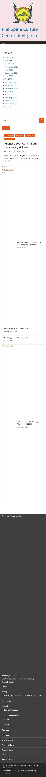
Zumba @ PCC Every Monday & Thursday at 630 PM (28, 423)
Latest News (19, 135)
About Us (5, 706)
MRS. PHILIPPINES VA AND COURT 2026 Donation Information (29, 243)
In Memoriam (7, 740)
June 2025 (9, 70)
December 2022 (11, 100)
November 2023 (11, 88)
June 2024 (9, 76)
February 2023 (10, 97)
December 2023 (11, 85)
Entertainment (8, 135)
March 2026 (9, 64)
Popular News (30, 135)
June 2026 (9, 57)
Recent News (7, 759)
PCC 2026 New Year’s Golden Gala (15, 329)
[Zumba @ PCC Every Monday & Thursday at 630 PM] (9, 424)
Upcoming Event (9, 139)
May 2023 (9, 91)
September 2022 (11, 103)
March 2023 (9, 94)
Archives (5, 735)
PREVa (6, 724)
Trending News (8, 745)
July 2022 (8, 107)
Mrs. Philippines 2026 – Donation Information (22, 695)
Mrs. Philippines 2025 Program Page (16, 338)
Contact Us (6, 701)
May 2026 (9, 61)
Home (4, 687)
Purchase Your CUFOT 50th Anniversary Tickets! (20, 145)
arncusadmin (20, 152)
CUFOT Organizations (10, 716)
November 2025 (11, 67)
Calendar (5, 730)
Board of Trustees (11, 710)
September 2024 (11, 73)
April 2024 (9, 79)
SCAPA (6, 719)
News (4, 755)
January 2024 (10, 82)
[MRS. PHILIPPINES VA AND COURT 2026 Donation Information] (9, 245)
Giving (4, 691)
